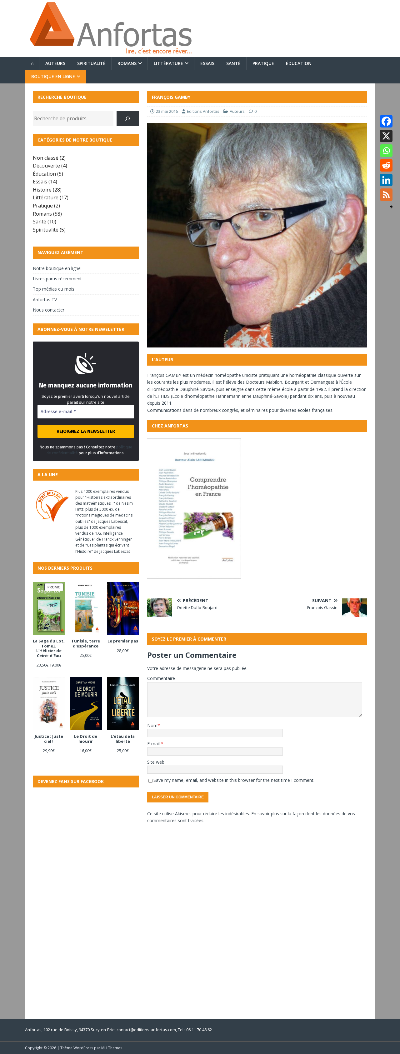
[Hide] (391, 206)
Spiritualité (91, 63)
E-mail (154, 744)
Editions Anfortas (203, 111)
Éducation (299, 63)
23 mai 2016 (167, 111)
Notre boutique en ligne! (57, 268)
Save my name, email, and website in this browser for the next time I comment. (233, 780)
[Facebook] (386, 121)
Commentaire (161, 678)
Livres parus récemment (57, 279)
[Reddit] (386, 165)
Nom (152, 725)
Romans (127, 63)
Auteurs (55, 63)
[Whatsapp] (386, 150)
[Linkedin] (386, 180)
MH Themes (111, 1048)
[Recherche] (128, 118)
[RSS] (386, 194)
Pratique (263, 63)
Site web (155, 762)
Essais (207, 63)
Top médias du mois (53, 289)
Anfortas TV (45, 299)
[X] (386, 136)
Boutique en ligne (53, 76)
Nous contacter (48, 310)
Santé (233, 63)
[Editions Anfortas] (110, 53)
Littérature (168, 63)
